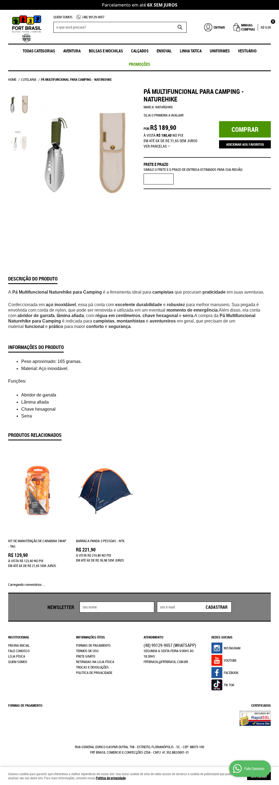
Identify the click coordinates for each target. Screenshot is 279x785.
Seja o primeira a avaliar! (164, 115)
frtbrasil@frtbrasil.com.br (166, 661)
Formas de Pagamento (93, 645)
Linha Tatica (191, 50)
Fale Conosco (18, 650)
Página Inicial (19, 645)
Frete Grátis (85, 656)
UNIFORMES (220, 50)
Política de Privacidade (94, 672)
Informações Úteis (90, 637)
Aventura (72, 50)
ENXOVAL (164, 50)
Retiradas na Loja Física (95, 661)
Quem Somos (62, 16)
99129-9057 (93, 16)
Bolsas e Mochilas (106, 50)
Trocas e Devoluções (92, 667)
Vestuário (247, 50)
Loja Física (16, 656)
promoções (139, 64)
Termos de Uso (87, 650)
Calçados (139, 50)
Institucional (18, 637)
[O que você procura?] (180, 27)
